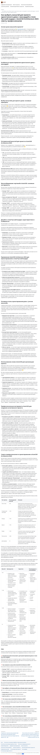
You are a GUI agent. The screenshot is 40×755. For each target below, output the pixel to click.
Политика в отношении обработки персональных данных (15, 742)
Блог (2, 742)
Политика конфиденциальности (24, 744)
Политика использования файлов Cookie (9, 744)
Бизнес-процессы (16, 4)
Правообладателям (4, 745)
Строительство (20, 29)
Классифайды (24, 749)
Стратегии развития (5, 6)
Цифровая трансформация (6, 4)
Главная (2, 9)
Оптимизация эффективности (6, 750)
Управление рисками (29, 6)
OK (22, 753)
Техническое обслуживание (26, 4)
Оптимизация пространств (15, 749)
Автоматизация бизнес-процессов (17, 6)
